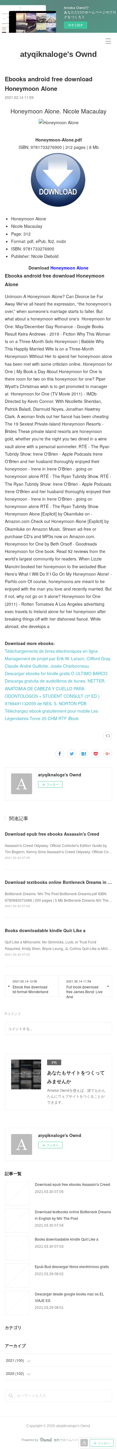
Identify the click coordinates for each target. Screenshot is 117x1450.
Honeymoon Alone (69, 268)
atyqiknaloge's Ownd (58, 54)
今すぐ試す (75, 25)
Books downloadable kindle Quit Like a (45, 930)
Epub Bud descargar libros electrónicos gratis (72, 1266)
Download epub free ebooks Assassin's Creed (52, 834)
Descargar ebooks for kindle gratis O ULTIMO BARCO (56, 673)
